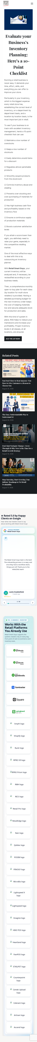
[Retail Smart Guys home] (6, 3)
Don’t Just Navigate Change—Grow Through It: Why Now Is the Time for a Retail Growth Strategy (17, 448)
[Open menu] (32, 3)
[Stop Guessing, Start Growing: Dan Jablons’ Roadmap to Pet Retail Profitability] (18, 467)
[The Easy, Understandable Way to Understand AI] (18, 402)
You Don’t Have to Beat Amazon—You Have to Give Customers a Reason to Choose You (16, 383)
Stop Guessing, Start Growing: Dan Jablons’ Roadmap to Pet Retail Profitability (16, 482)
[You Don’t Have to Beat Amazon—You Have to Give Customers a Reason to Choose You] (18, 368)
